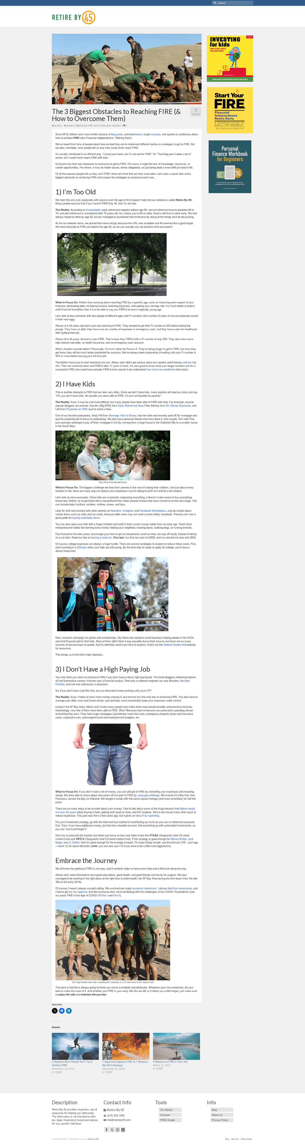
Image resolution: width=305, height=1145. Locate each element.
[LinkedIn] (123, 1129)
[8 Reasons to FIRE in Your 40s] (176, 1046)
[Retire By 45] (83, 17)
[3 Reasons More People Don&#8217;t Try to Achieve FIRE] (75, 1046)
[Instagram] (117, 1129)
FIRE (90, 125)
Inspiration (116, 125)
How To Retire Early (102, 125)
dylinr (59, 125)
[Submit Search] (214, 3)
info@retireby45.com (119, 1120)
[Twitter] (112, 1129)
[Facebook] (106, 1129)
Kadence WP (93, 1139)
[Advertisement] (230, 253)
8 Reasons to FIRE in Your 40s (170, 1061)
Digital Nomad (81, 125)
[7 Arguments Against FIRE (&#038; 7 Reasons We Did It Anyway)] (125, 1046)
